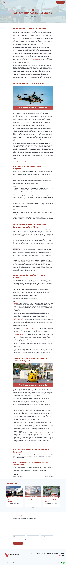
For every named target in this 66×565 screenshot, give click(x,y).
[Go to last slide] (7, 496)
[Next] (58, 496)
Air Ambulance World (36, 59)
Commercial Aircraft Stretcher (30, 328)
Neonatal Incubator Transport (42, 350)
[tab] (32, 507)
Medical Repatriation (18, 319)
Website (43, 536)
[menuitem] (51, 2)
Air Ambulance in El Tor (22, 161)
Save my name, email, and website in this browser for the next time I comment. (29, 539)
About (32, 2)
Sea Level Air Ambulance (21, 341)
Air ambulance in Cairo (48, 475)
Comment (15, 521)
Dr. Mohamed (30, 16)
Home (24, 2)
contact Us (60, 2)
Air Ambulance (16, 248)
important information (39, 2)
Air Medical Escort (20, 312)
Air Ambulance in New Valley (23, 444)
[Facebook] (58, 563)
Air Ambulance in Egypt (37, 432)
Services (38, 553)
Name (14, 536)
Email (28, 536)
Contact (46, 2)
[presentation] (14, 491)
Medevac (16, 303)
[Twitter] (61, 563)
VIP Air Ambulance (20, 334)
